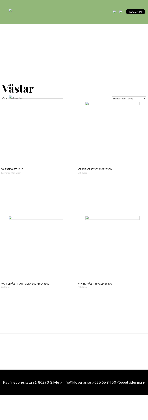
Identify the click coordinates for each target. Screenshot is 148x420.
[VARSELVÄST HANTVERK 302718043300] (35, 250)
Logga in (135, 11)
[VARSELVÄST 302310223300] (112, 135)
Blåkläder (82, 172)
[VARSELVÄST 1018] (35, 135)
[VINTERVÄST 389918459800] (112, 250)
